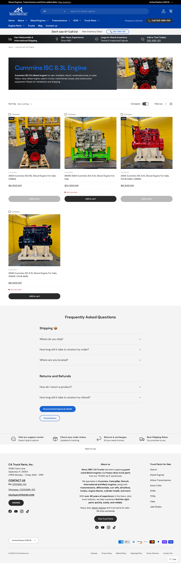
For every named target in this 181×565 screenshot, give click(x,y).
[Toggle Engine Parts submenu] (23, 25)
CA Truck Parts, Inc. (22, 553)
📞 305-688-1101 (117, 31)
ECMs (153, 490)
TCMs (152, 496)
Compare (135, 103)
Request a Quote (134, 20)
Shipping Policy (136, 553)
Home (11, 20)
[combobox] (94, 11)
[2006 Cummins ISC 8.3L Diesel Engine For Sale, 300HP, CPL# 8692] (34, 240)
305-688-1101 (154, 40)
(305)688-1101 (19, 484)
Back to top (90, 449)
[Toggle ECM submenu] (80, 20)
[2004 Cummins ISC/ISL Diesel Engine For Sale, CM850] (34, 143)
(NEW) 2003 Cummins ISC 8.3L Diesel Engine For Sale (90, 177)
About (21, 20)
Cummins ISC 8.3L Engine (24, 47)
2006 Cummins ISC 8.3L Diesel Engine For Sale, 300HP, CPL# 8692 (32, 275)
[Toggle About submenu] (26, 20)
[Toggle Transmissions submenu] (69, 20)
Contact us (51, 25)
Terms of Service (152, 553)
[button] (171, 11)
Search (153, 469)
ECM (75, 20)
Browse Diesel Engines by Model (57, 409)
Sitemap (94, 553)
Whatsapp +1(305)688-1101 (21, 489)
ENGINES (16, 503)
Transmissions (59, 20)
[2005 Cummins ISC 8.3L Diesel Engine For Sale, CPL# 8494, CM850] (147, 143)
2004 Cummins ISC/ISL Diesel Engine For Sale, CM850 (32, 177)
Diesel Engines (38, 20)
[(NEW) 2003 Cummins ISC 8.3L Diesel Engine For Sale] (90, 143)
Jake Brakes (156, 506)
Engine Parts (14, 25)
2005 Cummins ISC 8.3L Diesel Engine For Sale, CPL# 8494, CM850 (145, 177)
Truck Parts (90, 20)
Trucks (31, 25)
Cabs (152, 501)
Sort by (12, 103)
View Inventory (64, 2)
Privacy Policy (106, 553)
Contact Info (168, 553)
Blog (40, 25)
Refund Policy (121, 553)
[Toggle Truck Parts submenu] (98, 20)
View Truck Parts (105, 519)
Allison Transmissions (160, 480)
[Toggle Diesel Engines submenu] (47, 20)
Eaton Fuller (156, 485)
